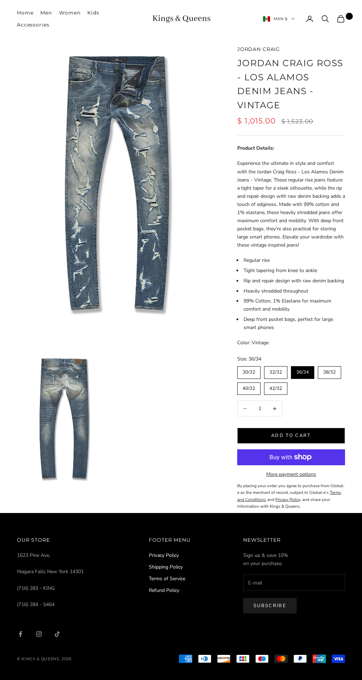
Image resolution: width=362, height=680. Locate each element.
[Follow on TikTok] (57, 634)
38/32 (329, 370)
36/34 (302, 370)
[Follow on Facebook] (20, 634)
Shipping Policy (166, 567)
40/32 (249, 387)
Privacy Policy (164, 555)
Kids (93, 13)
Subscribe (269, 606)
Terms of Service (167, 578)
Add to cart (291, 435)
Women (69, 13)
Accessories (33, 25)
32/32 (275, 370)
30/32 (249, 370)
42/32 (275, 387)
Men (46, 13)
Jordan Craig (258, 49)
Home (25, 13)
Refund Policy (164, 590)
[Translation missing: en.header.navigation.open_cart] (341, 19)
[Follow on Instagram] (38, 634)
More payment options (291, 474)
